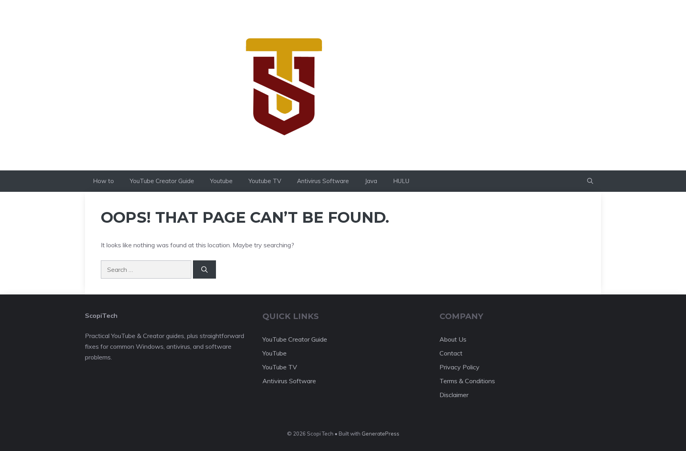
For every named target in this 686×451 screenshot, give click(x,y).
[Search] (204, 269)
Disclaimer (453, 395)
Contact (450, 353)
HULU (401, 181)
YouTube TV (279, 367)
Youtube (221, 181)
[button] (590, 181)
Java (371, 181)
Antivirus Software (323, 181)
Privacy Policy (459, 367)
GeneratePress (380, 433)
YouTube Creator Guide (162, 181)
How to (103, 181)
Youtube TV (265, 181)
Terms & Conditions (467, 381)
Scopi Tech (400, 84)
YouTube (274, 353)
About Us (452, 339)
